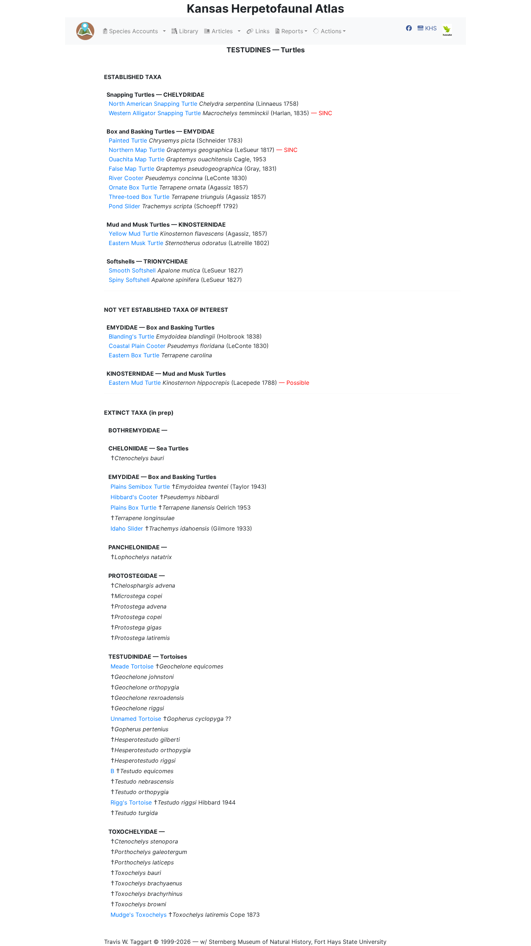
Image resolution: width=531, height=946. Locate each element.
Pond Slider (124, 206)
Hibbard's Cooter (134, 497)
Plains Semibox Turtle (140, 486)
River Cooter (126, 178)
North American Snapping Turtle (153, 103)
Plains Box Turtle (133, 507)
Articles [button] (223, 31)
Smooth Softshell (132, 270)
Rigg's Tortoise (131, 802)
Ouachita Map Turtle (136, 159)
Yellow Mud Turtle (133, 233)
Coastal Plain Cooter (137, 345)
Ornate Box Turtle (133, 187)
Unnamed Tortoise (136, 718)
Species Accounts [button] (134, 31)
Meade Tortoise (132, 666)
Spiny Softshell (129, 279)
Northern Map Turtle (137, 149)
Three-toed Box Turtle (139, 196)
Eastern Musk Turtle (136, 243)
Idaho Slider (127, 528)
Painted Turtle (128, 140)
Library (187, 31)
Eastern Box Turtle (134, 355)
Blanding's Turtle (131, 336)
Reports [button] (291, 31)
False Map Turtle (131, 168)
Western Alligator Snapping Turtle (155, 113)
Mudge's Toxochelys (139, 914)
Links (261, 31)
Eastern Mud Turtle (135, 382)
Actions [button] (330, 31)
